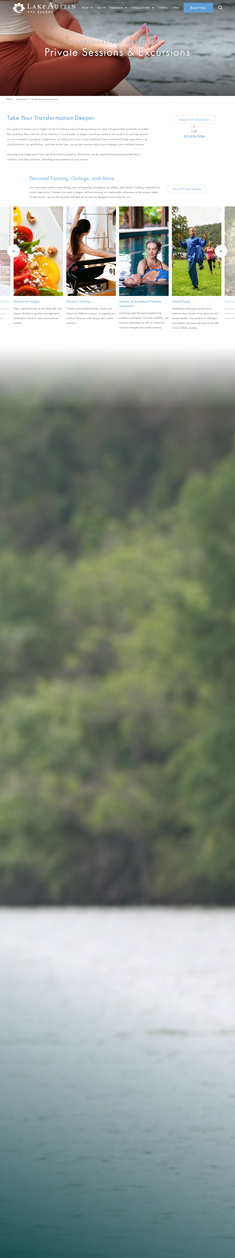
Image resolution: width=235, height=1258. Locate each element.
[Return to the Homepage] (36, 7)
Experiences (117, 7)
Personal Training (78, 301)
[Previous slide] (13, 251)
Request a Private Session (194, 119)
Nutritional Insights (27, 301)
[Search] (220, 7)
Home (9, 99)
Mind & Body (181, 301)
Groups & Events (141, 7)
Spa (99, 7)
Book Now (198, 7)
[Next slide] (221, 251)
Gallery (162, 7)
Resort (85, 7)
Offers (175, 7)
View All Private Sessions (186, 189)
